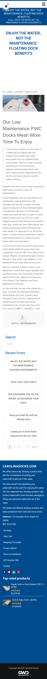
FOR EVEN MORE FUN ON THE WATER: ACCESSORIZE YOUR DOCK (23, 398)
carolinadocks (28, 323)
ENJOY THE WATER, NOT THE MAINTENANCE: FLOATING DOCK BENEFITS (23, 365)
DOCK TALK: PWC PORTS (23, 382)
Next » (35, 447)
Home (10, 20)
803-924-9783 (9, 524)
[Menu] (42, 4)
